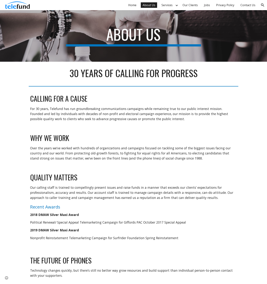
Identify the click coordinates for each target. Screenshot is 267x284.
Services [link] (167, 5)
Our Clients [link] (190, 5)
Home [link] (132, 5)
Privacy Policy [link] (225, 5)
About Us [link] (149, 5)
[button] (262, 5)
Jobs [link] (207, 5)
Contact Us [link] (247, 5)
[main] (133, 36)
